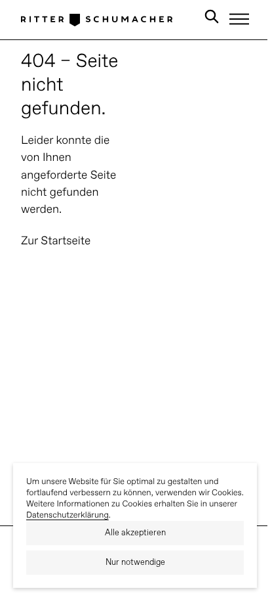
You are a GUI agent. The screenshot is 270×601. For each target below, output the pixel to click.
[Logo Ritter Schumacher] (96, 20)
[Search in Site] (211, 19)
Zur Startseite (55, 241)
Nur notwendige (135, 562)
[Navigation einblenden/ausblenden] (239, 19)
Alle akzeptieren (135, 533)
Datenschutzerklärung (67, 515)
